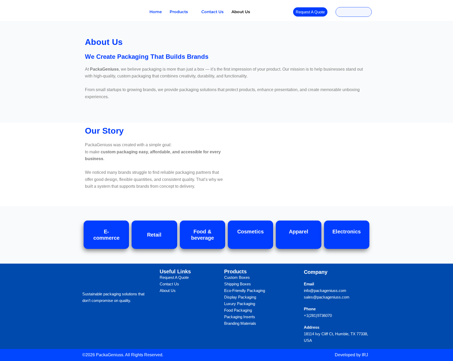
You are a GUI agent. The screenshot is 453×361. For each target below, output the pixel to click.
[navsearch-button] (354, 12)
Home (155, 11)
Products (179, 11)
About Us (240, 11)
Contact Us (212, 11)
